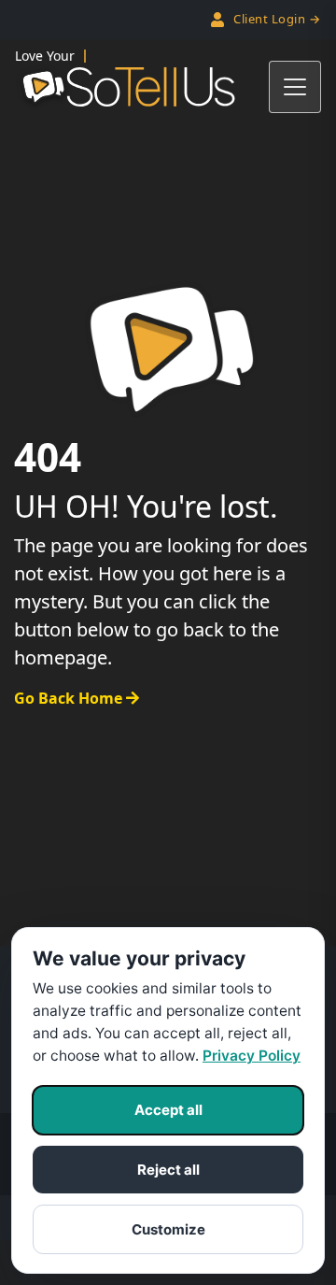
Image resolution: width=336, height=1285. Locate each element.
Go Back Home (70, 698)
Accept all (168, 1110)
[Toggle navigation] (295, 87)
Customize (168, 1229)
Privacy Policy (252, 1055)
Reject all (168, 1169)
